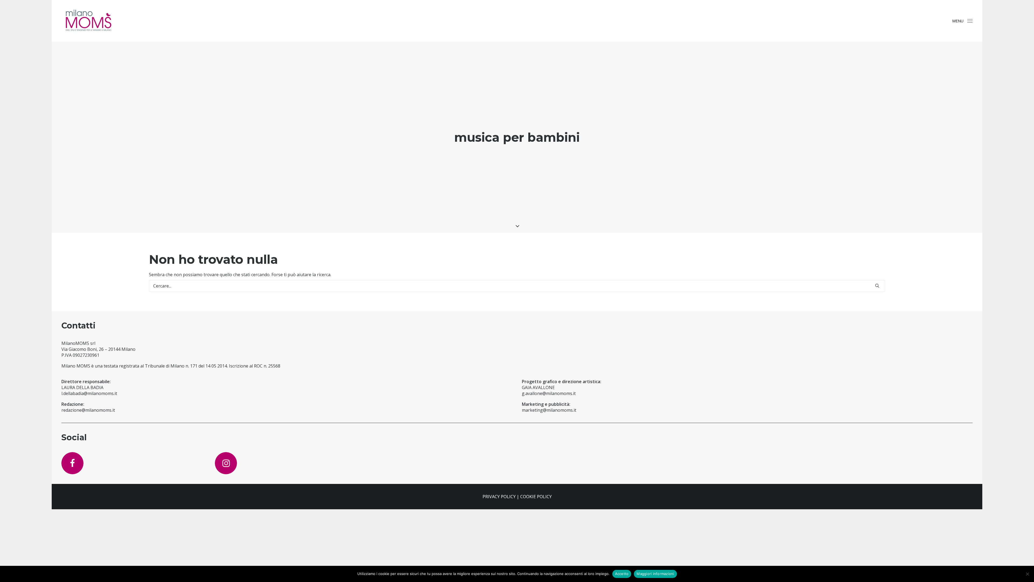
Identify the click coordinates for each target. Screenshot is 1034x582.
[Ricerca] (517, 286)
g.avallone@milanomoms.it (549, 393)
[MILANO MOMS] (88, 20)
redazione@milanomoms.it (88, 410)
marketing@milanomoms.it (549, 410)
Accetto (622, 573)
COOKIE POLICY (536, 497)
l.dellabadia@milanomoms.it (89, 393)
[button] (970, 21)
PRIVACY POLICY (499, 497)
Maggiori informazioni (655, 573)
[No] (1027, 574)
